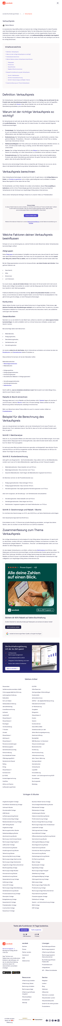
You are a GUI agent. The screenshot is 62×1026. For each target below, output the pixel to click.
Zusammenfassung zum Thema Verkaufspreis (17, 83)
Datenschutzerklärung (33, 221)
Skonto (20, 402)
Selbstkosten (7, 385)
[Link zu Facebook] (47, 1021)
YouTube (31, 223)
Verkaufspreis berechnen (12, 56)
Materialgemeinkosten (10, 363)
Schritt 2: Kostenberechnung (15, 77)
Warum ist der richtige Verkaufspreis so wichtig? (18, 54)
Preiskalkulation (7, 411)
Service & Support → (9, 948)
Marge (35, 150)
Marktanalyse (41, 550)
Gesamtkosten (11, 67)
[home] (8, 3)
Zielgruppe (9, 254)
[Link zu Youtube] (56, 1021)
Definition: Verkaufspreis (12, 51)
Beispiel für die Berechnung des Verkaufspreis (18, 72)
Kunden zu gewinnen (15, 179)
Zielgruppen (11, 62)
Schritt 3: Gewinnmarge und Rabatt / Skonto (19, 80)
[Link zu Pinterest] (53, 1021)
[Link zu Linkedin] (58, 1021)
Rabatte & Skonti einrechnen (15, 69)
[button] (57, 3)
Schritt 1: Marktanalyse (13, 75)
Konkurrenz (11, 64)
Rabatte (41, 400)
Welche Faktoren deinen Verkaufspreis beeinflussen (19, 59)
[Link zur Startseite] (8, 943)
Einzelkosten (6, 352)
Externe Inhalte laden (31, 215)
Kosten (19, 104)
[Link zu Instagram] (50, 1021)
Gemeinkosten (17, 352)
